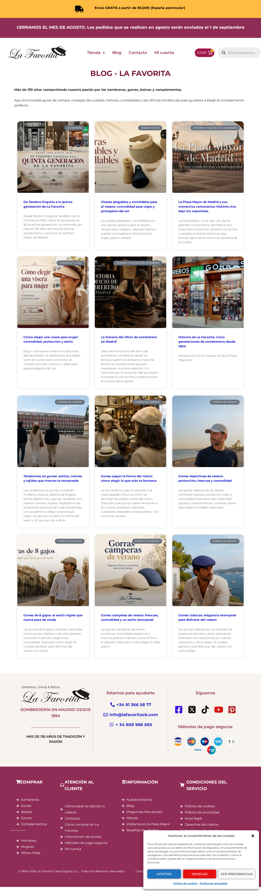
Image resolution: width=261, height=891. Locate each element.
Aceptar (164, 874)
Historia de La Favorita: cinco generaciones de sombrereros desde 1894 (206, 341)
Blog (116, 52)
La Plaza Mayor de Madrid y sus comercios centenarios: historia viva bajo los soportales (207, 206)
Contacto (138, 52)
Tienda (94, 52)
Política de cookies (185, 883)
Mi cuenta (164, 52)
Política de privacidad (213, 883)
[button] (253, 836)
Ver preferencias (237, 874)
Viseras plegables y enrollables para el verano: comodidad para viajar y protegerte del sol (129, 206)
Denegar (200, 874)
